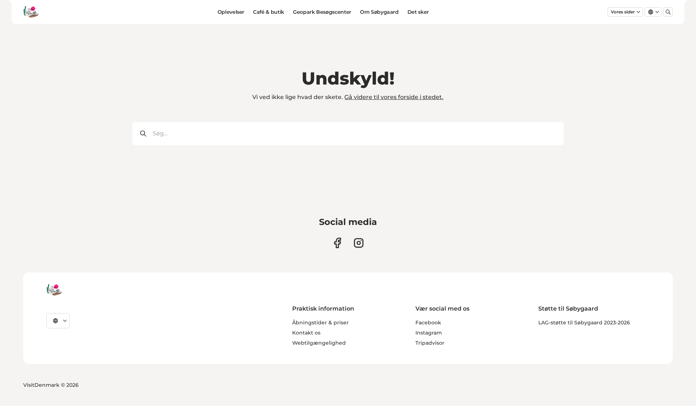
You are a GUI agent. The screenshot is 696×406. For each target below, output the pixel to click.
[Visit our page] (358, 243)
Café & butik (268, 12)
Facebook (428, 322)
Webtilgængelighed (319, 343)
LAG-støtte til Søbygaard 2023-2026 (584, 322)
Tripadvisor (429, 343)
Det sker (418, 12)
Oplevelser (231, 12)
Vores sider (623, 12)
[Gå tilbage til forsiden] (31, 12)
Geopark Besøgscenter (322, 12)
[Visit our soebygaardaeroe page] (337, 243)
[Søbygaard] (54, 290)
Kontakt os (306, 332)
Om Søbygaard (379, 12)
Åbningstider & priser (320, 322)
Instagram (428, 332)
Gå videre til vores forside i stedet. (393, 97)
